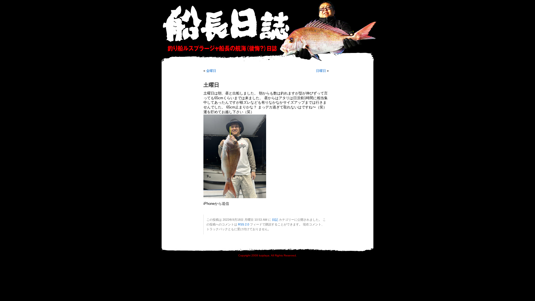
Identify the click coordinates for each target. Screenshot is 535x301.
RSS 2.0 (243, 224)
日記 (275, 219)
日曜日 (321, 71)
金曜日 (211, 71)
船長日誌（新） (270, 31)
